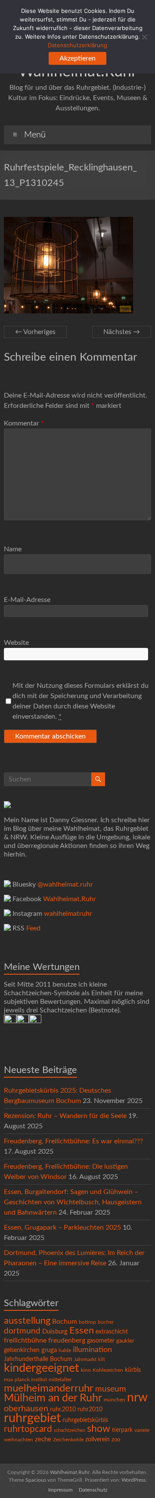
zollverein (97, 1440)
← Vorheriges (35, 331)
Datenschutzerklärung (77, 45)
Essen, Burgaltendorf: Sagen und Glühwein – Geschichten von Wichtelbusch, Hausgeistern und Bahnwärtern (73, 1202)
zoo (116, 1440)
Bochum (64, 1321)
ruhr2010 (90, 1410)
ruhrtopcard (28, 1429)
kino (86, 1370)
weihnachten (18, 1439)
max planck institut (25, 1379)
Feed (33, 928)
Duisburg (55, 1331)
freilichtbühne (25, 1340)
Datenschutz (93, 1489)
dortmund (22, 1331)
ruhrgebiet (32, 1418)
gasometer (101, 1341)
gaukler (125, 1341)
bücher (106, 1322)
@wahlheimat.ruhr (65, 884)
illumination (92, 1350)
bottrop (87, 1322)
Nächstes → (121, 331)
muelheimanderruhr (48, 1388)
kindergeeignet (41, 1368)
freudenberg (66, 1340)
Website (16, 642)
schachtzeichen (69, 1430)
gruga (49, 1350)
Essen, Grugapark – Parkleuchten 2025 (62, 1227)
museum (110, 1389)
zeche (43, 1439)
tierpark (122, 1430)
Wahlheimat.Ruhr (69, 899)
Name (13, 549)
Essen (81, 1330)
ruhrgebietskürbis (85, 1420)
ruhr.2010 (63, 1410)
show (98, 1429)
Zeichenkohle (68, 1439)
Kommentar (24, 423)
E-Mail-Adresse (27, 599)
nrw (137, 1398)
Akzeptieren (77, 58)
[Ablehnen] (144, 37)
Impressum (60, 1489)
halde (65, 1350)
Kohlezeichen (108, 1370)
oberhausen (26, 1408)
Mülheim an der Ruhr (53, 1398)
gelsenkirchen (22, 1350)
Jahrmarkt (85, 1359)
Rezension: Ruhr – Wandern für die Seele (65, 1115)
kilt (101, 1359)
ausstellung (27, 1320)
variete (141, 1430)
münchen (114, 1400)
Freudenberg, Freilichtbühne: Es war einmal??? (73, 1141)
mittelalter (60, 1379)
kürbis (133, 1370)
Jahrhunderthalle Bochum (38, 1359)
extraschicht (112, 1332)
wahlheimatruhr (68, 913)
